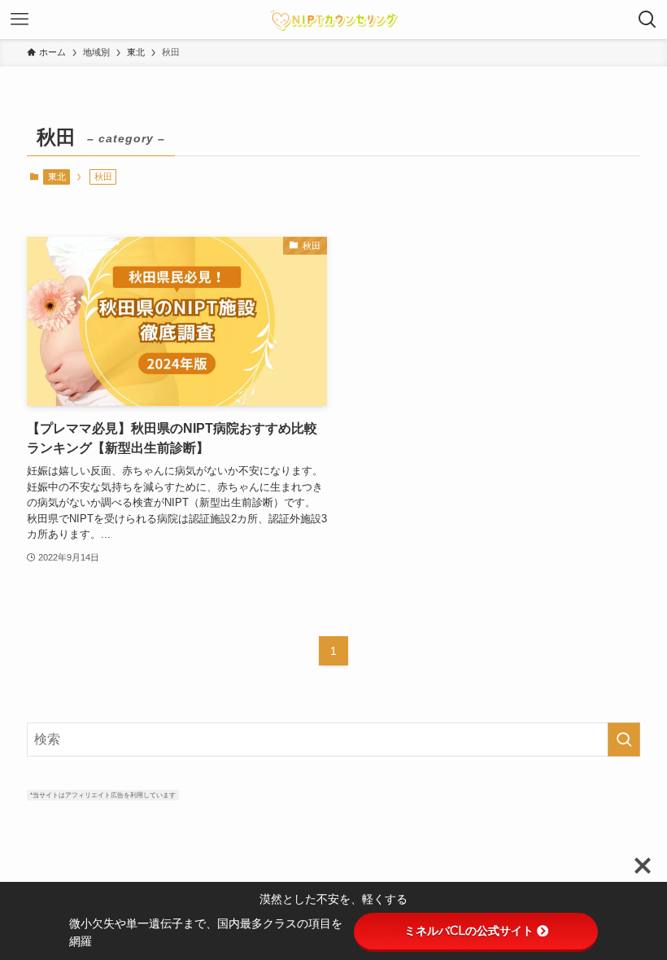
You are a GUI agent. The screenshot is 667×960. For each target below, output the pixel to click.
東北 (57, 176)
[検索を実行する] (624, 739)
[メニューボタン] (19, 19)
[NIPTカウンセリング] (333, 19)
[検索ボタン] (647, 19)
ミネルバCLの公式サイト (469, 930)
